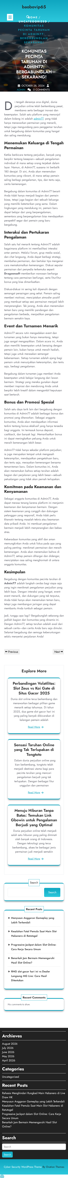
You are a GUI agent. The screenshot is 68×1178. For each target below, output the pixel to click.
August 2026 (9, 1044)
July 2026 (7, 1048)
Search (34, 883)
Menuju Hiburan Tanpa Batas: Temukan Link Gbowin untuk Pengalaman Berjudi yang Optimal (34, 818)
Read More (34, 727)
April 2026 (8, 1060)
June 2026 (8, 1052)
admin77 (38, 119)
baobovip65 (34, 7)
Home (33, 17)
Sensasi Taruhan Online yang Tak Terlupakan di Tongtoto (34, 749)
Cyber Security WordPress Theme (34, 1167)
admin (21, 90)
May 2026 (8, 1056)
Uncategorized (33, 22)
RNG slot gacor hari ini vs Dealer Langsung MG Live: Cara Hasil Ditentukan (30, 976)
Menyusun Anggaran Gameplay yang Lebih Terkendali (33, 1101)
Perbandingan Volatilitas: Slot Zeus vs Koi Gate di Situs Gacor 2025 (34, 688)
